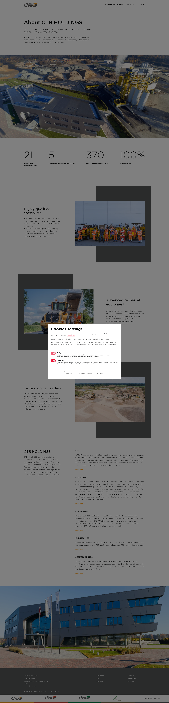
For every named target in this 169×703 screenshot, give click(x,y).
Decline (100, 373)
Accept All (70, 373)
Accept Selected (85, 373)
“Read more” (71, 335)
